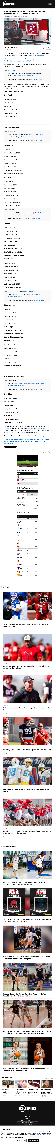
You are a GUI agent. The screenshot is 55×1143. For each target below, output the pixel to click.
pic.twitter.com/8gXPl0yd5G (16, 385)
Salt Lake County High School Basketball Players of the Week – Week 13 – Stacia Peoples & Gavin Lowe (26, 883)
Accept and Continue (33, 1140)
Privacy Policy (46, 1134)
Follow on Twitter (27, 1124)
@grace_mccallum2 (19, 383)
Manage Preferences (21, 1140)
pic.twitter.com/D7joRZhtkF (16, 137)
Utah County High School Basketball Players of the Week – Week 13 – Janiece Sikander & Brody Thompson (27, 958)
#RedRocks (31, 134)
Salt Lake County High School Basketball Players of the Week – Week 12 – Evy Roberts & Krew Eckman (26, 995)
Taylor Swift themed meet (36, 55)
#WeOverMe (39, 134)
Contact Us (27, 1118)
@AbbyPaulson (28, 291)
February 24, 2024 (38, 79)
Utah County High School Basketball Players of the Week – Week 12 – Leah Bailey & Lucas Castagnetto (27, 1069)
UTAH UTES (6, 8)
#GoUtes (14, 75)
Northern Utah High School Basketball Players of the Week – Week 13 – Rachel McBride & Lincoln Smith (27, 920)
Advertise (27, 1116)
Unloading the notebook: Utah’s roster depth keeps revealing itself (27, 750)
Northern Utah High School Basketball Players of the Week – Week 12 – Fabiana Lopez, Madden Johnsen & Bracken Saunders (27, 1032)
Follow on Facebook (27, 1122)
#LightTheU (11, 70)
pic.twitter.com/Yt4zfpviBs (15, 296)
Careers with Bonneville (27, 1120)
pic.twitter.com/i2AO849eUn (24, 215)
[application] (27, 31)
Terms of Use (40, 1134)
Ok (53, 1127)
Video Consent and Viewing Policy (34, 1136)
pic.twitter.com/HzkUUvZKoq (25, 75)
